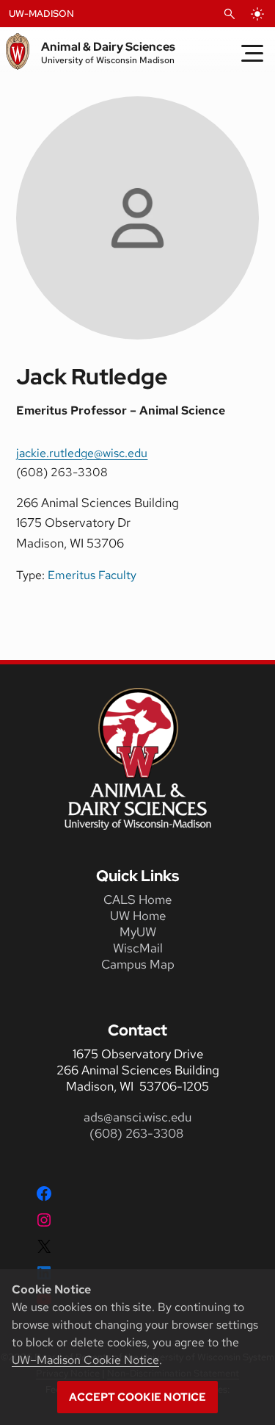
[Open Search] (229, 14)
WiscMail (138, 948)
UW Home (138, 916)
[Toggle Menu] (252, 53)
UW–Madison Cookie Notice (85, 1360)
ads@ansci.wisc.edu (137, 1117)
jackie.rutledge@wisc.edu (81, 453)
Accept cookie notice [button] (137, 1397)
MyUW (138, 932)
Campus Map (138, 964)
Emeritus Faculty (92, 575)
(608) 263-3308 (137, 1133)
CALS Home (137, 899)
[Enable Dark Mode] (257, 14)
